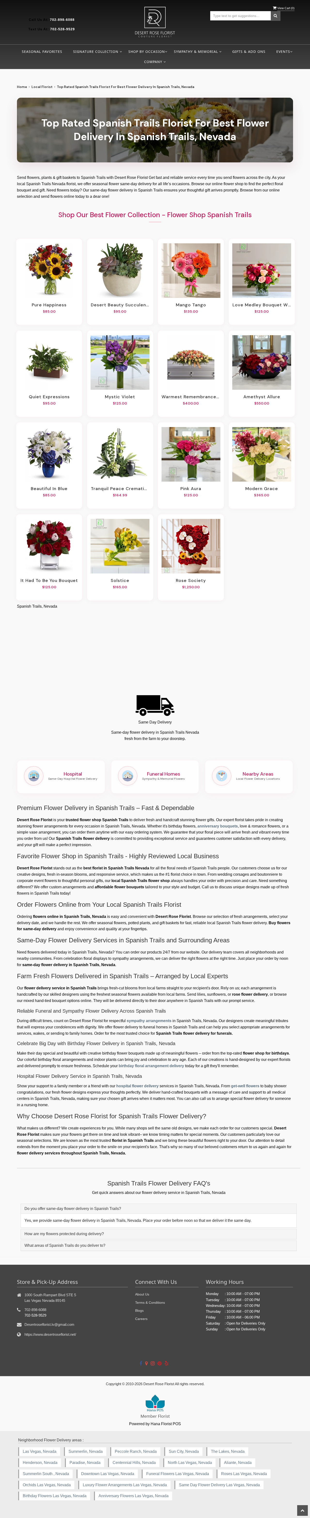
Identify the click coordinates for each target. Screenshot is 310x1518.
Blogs (139, 1310)
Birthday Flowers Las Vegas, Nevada (54, 1496)
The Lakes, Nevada (228, 1451)
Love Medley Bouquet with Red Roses (261, 305)
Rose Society (191, 580)
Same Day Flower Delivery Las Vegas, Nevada (219, 1485)
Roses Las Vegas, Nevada (244, 1474)
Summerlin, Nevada (86, 1451)
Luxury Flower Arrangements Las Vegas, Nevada (125, 1485)
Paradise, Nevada (85, 1463)
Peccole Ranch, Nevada (136, 1451)
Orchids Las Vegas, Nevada (47, 1485)
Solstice (120, 580)
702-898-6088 (62, 20)
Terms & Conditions (150, 1302)
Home (22, 87)
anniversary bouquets (217, 826)
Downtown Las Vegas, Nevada (107, 1474)
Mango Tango (191, 305)
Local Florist (42, 87)
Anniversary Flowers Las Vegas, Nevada (134, 1496)
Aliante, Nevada (238, 1463)
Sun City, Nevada (184, 1451)
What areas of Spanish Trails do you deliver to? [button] (64, 1245)
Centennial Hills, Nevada (134, 1463)
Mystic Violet (120, 397)
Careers (141, 1319)
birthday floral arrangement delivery (151, 1066)
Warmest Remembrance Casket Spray (191, 397)
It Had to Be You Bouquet (49, 580)
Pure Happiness (49, 305)
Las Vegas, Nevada (39, 1451)
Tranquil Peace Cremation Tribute (120, 489)
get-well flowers (245, 1086)
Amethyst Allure (261, 397)
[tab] (158, 1209)
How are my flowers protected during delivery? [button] (64, 1234)
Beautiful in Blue (49, 489)
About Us (142, 1294)
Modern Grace (261, 489)
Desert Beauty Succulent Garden (120, 305)
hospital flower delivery (137, 1086)
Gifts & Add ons (248, 51)
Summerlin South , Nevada (46, 1474)
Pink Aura (190, 489)
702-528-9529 (62, 29)
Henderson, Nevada (40, 1463)
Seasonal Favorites (42, 51)
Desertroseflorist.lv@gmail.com (49, 1324)
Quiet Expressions (49, 397)
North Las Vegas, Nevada (190, 1463)
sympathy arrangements (149, 1021)
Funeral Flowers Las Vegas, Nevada (177, 1474)
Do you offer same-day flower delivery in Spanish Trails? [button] (72, 1209)
